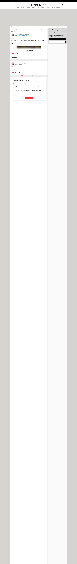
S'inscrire (29, 97)
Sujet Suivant (42, 29)
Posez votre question (33, 75)
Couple (28, 7)
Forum (65, 1)
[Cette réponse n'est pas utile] (23, 72)
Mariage (37, 1)
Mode (14, 1)
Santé (44, 1)
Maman (43, 7)
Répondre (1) (15, 53)
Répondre (24, 75)
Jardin (30, 1)
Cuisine (20, 1)
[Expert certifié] (24, 35)
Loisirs (54, 1)
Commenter (15, 72)
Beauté (17, 1)
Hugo (62, 1)
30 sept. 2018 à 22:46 (28, 35)
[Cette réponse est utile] (19, 72)
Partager (22, 53)
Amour (33, 1)
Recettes (24, 1)
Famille (41, 1)
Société (47, 1)
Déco (28, 1)
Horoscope (58, 1)
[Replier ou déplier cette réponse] (46, 60)
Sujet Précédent (15, 29)
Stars (51, 1)
